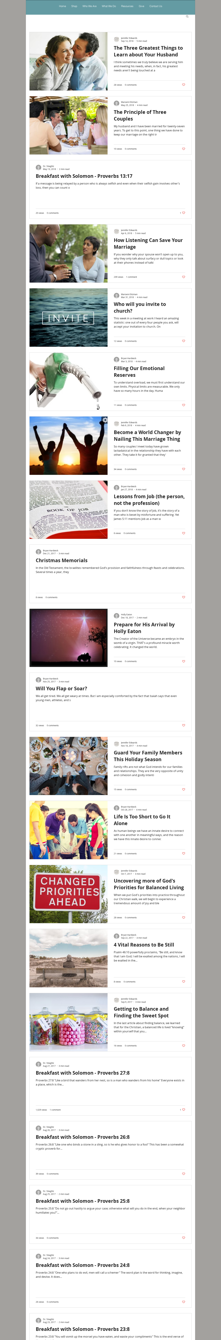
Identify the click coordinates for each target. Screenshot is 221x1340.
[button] (108, 6)
